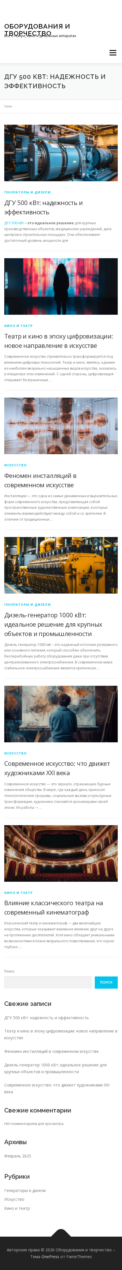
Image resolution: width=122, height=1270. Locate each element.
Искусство (15, 465)
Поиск (9, 971)
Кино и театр (18, 326)
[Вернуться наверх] (61, 1237)
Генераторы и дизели (27, 192)
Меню (113, 52)
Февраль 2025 (17, 1156)
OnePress (50, 1256)
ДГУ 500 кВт (14, 223)
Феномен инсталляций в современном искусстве (51, 1051)
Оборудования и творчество (37, 29)
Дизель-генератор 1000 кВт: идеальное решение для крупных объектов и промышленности (53, 624)
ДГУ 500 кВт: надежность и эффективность (46, 1017)
